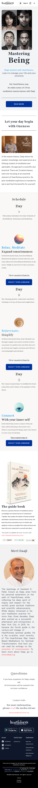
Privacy (19, 780)
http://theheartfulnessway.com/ (13, 535)
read (12, 708)
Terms (19, 778)
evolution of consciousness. (15, 649)
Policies (19, 782)
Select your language (19, 282)
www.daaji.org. (8, 654)
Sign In (25, 3)
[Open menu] (30, 3)
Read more (19, 104)
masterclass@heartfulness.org (19, 712)
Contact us (17, 741)
